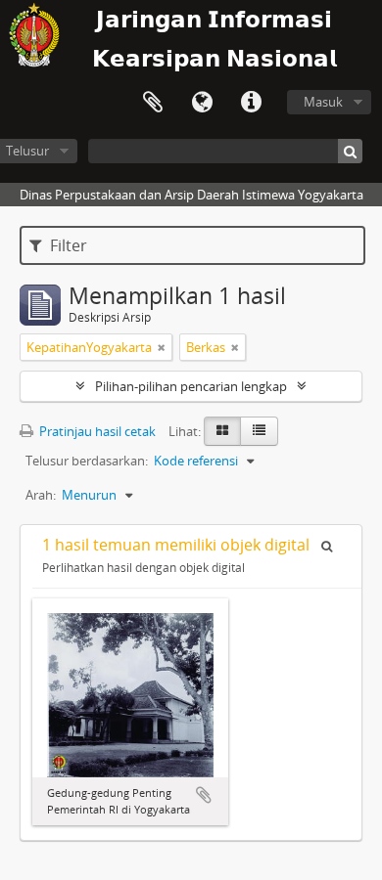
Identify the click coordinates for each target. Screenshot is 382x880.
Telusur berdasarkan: (86, 460)
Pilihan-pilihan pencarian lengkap (191, 386)
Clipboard (152, 102)
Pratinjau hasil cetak (96, 431)
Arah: (40, 495)
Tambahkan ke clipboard (204, 795)
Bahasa (201, 102)
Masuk (323, 101)
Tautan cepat (250, 102)
